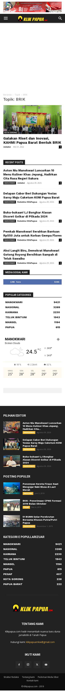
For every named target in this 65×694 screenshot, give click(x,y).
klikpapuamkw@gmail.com (40, 642)
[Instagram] (28, 664)
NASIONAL (28, 493)
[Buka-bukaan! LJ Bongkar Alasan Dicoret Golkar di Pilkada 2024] (11, 461)
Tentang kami (28, 677)
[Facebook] (19, 664)
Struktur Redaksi (11, 677)
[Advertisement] (32, 58)
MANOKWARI (9, 183)
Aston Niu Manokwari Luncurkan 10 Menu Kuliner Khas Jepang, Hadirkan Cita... (42, 426)
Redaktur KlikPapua (27, 202)
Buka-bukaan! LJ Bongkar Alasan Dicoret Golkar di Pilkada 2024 (42, 459)
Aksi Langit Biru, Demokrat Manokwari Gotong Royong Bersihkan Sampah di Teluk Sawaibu (31, 254)
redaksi (7, 147)
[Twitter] (37, 664)
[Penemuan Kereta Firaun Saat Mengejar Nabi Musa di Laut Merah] (11, 488)
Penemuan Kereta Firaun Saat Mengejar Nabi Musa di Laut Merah (40, 487)
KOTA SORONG (10, 132)
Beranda (7, 94)
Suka (56, 282)
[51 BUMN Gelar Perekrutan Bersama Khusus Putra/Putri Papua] (11, 521)
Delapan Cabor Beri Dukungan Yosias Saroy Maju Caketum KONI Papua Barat (42, 442)
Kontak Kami (32, 680)
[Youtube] (46, 664)
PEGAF (26, 507)
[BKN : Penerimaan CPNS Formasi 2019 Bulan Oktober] (11, 505)
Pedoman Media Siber (48, 677)
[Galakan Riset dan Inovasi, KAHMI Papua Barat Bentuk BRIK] (32, 119)
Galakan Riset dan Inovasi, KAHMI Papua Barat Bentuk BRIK (32, 140)
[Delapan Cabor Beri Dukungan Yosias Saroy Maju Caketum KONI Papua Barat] (11, 444)
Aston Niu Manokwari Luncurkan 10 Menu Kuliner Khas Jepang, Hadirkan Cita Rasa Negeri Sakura (30, 174)
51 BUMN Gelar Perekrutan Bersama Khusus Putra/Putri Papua (40, 519)
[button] (5, 18)
